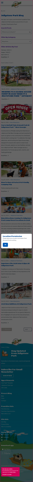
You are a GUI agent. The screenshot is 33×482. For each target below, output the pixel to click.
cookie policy (12, 472)
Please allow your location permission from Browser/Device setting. (15, 239)
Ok (6, 245)
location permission (12, 236)
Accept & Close (6, 474)
